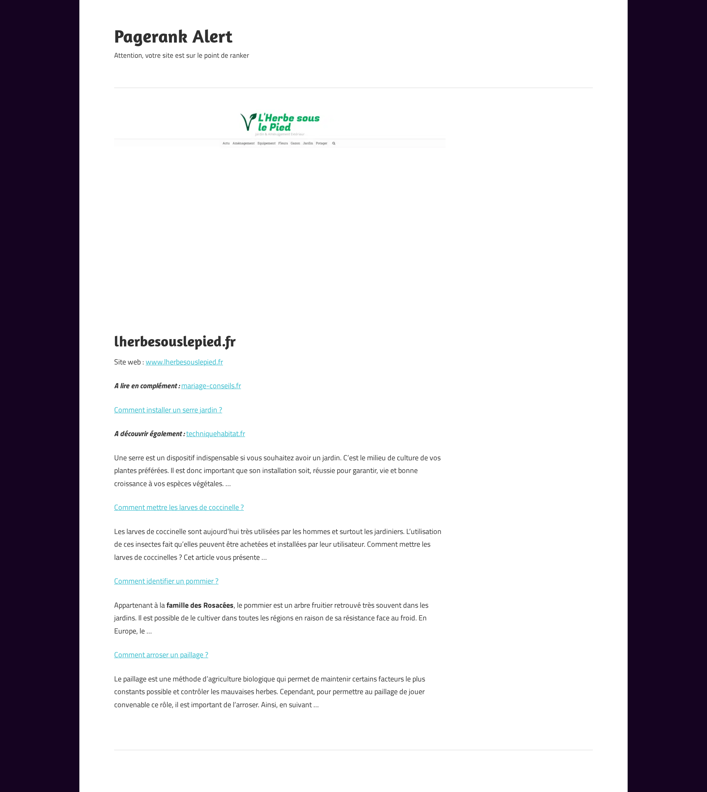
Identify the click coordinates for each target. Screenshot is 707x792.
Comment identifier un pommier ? (166, 580)
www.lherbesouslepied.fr (184, 361)
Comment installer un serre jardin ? (168, 409)
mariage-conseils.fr (211, 385)
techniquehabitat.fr (215, 433)
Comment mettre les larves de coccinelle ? (179, 507)
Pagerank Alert (173, 36)
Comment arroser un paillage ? (161, 654)
